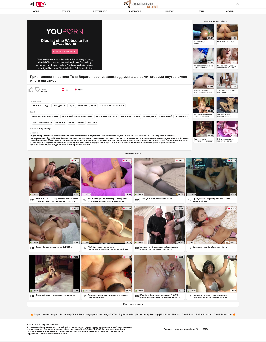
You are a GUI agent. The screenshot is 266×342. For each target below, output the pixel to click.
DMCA (206, 329)
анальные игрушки (106, 116)
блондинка (149, 116)
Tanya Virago (45, 128)
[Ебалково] (141, 4)
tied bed (92, 122)
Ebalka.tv (165, 314)
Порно (37, 314)
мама (81, 122)
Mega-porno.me (94, 314)
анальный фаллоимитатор (77, 116)
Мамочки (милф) (87, 106)
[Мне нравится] (31, 91)
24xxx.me (65, 314)
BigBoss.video (126, 314)
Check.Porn (77, 314)
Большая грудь (40, 106)
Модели (170, 11)
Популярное (100, 11)
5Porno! (176, 314)
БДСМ (72, 106)
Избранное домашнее (112, 106)
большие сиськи (130, 116)
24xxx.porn (142, 314)
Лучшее (66, 11)
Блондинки (59, 106)
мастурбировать (42, 122)
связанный (165, 116)
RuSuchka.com (204, 314)
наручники (182, 116)
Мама (71, 122)
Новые (35, 11)
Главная (168, 329)
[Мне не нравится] (37, 91)
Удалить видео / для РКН (187, 329)
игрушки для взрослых (45, 116)
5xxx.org (154, 314)
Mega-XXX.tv (110, 314)
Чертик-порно (50, 314)
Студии (230, 11)
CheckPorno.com (223, 314)
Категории (135, 11)
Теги (201, 11)
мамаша (60, 122)
